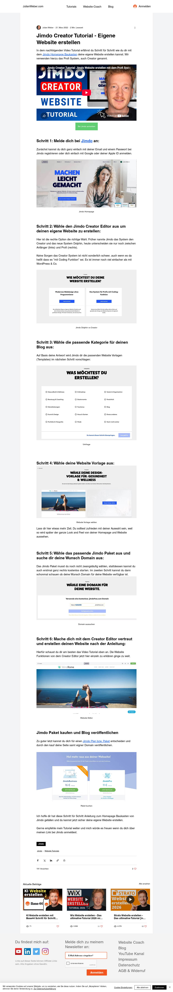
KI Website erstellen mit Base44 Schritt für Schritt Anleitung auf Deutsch (40, 917)
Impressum (127, 959)
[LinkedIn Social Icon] (27, 951)
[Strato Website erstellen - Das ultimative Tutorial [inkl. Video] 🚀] (130, 900)
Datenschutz (129, 965)
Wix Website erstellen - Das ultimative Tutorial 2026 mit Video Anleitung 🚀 (86, 917)
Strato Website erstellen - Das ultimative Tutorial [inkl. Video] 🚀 (130, 917)
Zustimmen (159, 987)
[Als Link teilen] (57, 860)
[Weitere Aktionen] (135, 27)
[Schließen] (169, 987)
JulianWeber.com (33, 6)
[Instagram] (45, 951)
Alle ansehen (144, 884)
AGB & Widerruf (131, 971)
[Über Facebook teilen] (37, 860)
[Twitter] (36, 951)
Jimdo (41, 844)
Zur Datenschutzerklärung (45, 988)
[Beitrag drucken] (64, 860)
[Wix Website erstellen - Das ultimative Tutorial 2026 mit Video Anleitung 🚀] (86, 900)
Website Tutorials (52, 851)
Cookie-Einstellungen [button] (123, 987)
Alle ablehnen (142, 987)
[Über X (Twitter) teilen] (44, 860)
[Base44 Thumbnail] (42, 900)
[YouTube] (18, 951)
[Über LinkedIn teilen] (51, 860)
